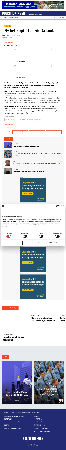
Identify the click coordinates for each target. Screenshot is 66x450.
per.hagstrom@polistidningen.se (42, 421)
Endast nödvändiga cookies (32, 242)
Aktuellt (8, 26)
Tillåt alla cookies (54, 242)
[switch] (25, 236)
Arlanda (7, 119)
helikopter (22, 119)
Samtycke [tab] (11, 211)
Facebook (60, 17)
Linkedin (63, 17)
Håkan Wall (14, 119)
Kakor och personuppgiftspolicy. (42, 431)
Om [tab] (55, 211)
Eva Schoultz (10, 42)
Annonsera (35, 412)
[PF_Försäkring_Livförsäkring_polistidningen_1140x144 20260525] (33, 5)
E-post (53, 132)
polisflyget (30, 119)
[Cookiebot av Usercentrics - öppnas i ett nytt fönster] (57, 206)
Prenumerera (26, 412)
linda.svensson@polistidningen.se (13, 421)
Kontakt (6, 412)
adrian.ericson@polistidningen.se (12, 428)
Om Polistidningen (13, 17)
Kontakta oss (5, 17)
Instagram (57, 17)
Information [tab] (33, 211)
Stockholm (37, 119)
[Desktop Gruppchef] (33, 190)
